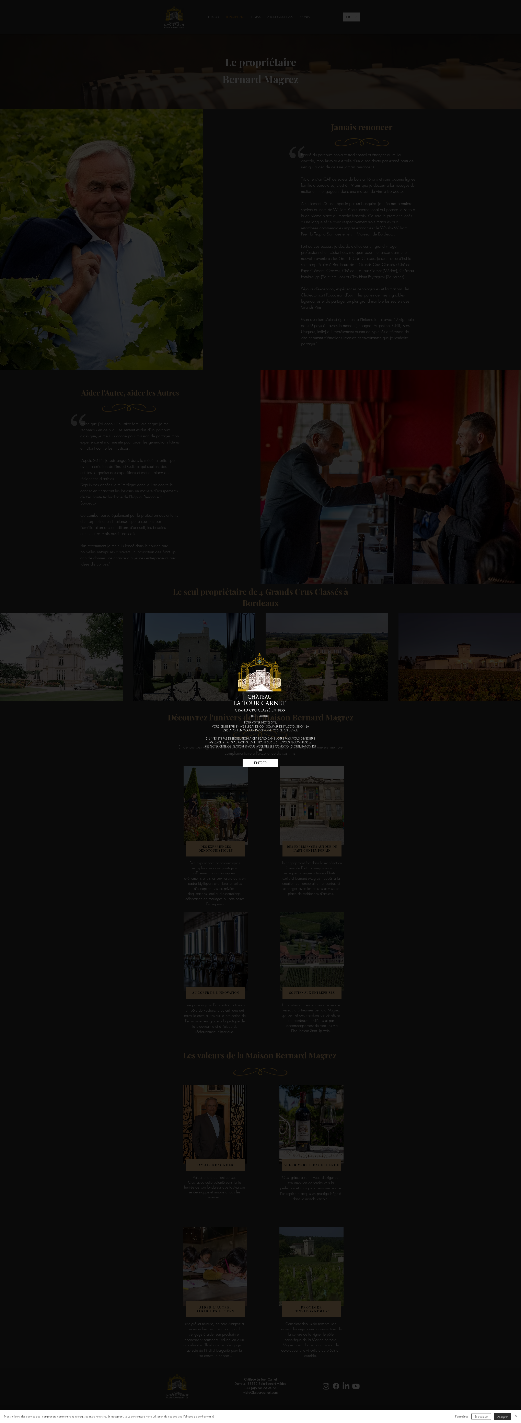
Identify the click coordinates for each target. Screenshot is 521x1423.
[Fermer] (516, 1416)
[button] (260, 763)
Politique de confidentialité (198, 1416)
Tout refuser (481, 1417)
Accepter (502, 1417)
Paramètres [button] (461, 1416)
